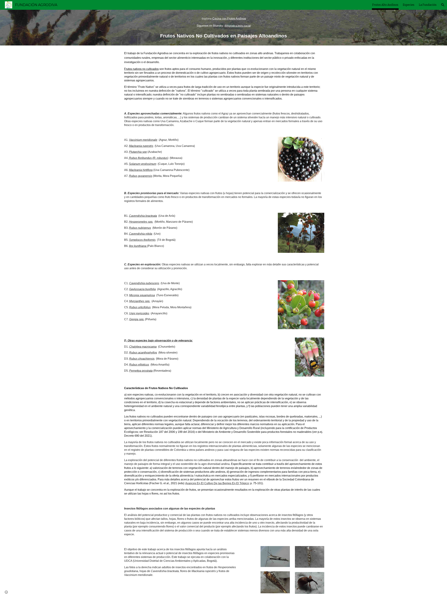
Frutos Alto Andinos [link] (385, 4)
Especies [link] (408, 4)
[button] (443, 5)
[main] (223, 22)
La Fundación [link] (428, 4)
